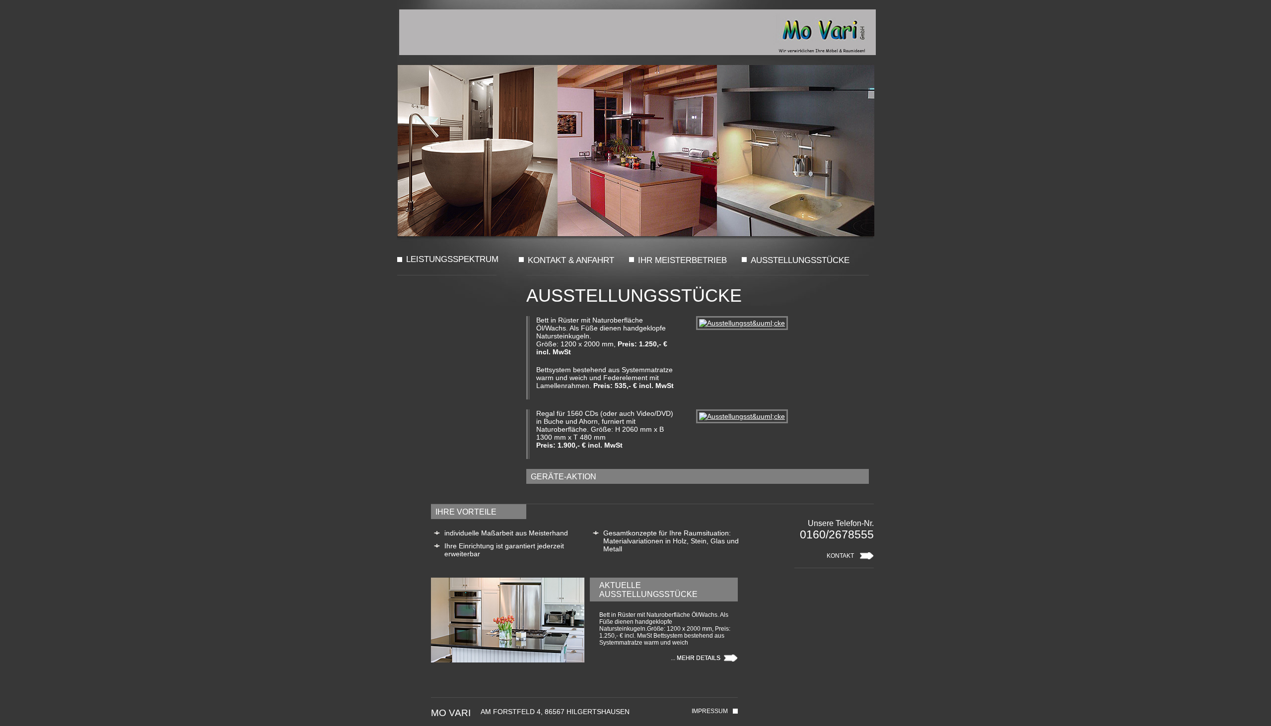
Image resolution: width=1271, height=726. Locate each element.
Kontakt (840, 555)
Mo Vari (637, 32)
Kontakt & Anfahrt (571, 260)
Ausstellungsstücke (800, 260)
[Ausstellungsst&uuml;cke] (740, 323)
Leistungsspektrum (442, 260)
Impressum (710, 711)
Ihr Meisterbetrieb (682, 260)
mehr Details (698, 658)
